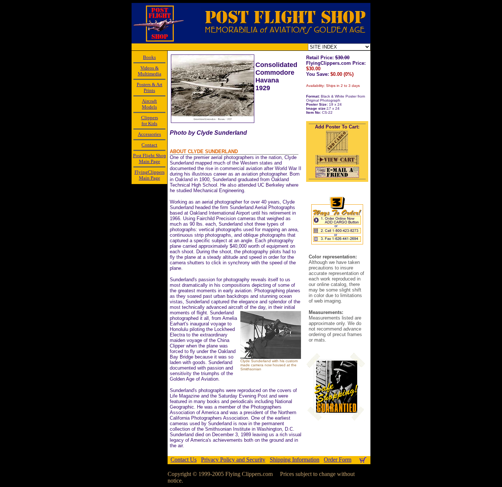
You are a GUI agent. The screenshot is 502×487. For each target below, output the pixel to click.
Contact (149, 145)
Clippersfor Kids (149, 120)
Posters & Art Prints (149, 87)
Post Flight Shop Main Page (149, 158)
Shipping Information (294, 459)
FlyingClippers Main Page (150, 175)
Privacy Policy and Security (233, 459)
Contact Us (184, 459)
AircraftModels (149, 104)
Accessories (149, 134)
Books (149, 57)
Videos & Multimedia (149, 71)
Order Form (337, 459)
